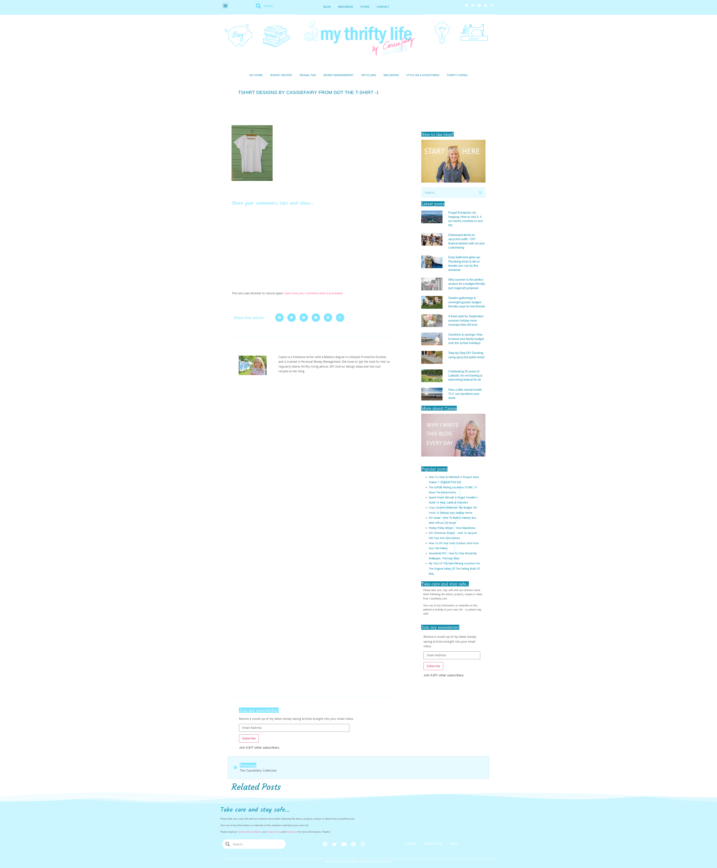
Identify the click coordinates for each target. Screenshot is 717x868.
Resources (345, 6)
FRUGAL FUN (307, 75)
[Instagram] (492, 5)
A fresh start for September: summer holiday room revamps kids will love (466, 320)
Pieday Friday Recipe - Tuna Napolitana (452, 527)
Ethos (365, 6)
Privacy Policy (274, 831)
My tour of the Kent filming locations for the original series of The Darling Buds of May (454, 568)
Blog (327, 6)
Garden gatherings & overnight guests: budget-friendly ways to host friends (466, 302)
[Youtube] (479, 5)
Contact (383, 6)
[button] (225, 5)
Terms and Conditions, (250, 831)
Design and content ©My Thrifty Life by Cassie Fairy (358, 861)
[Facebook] (466, 5)
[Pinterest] (485, 5)
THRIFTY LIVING (457, 75)
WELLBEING (391, 75)
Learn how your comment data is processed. (313, 293)
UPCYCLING (368, 75)
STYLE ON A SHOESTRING (422, 75)
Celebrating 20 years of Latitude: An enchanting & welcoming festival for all (465, 375)
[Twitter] (473, 5)
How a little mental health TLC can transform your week (465, 394)
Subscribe (433, 666)
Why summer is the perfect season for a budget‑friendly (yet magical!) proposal (466, 284)
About (454, 843)
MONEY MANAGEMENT (338, 75)
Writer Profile (432, 843)
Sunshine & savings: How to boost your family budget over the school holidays (466, 339)
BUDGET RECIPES (281, 75)
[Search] (480, 192)
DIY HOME (256, 75)
